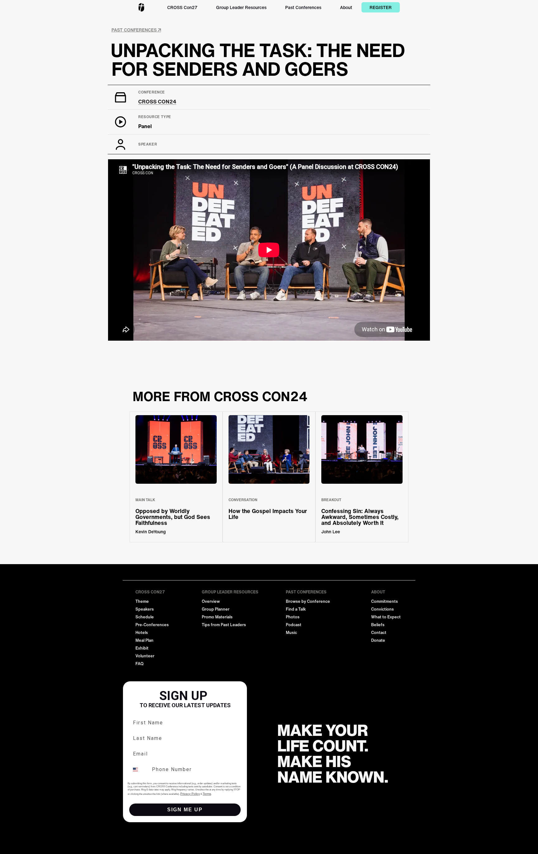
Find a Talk (296, 609)
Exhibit (142, 648)
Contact (378, 633)
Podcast (293, 625)
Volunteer (144, 656)
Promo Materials (217, 617)
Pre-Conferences (152, 625)
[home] (141, 7)
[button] (182, 7)
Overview (211, 601)
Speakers (144, 609)
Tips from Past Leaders (224, 625)
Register (381, 7)
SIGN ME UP (185, 809)
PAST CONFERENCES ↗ (136, 30)
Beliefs (378, 625)
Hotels (141, 633)
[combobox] (139, 769)
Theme (142, 601)
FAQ (139, 664)
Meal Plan (144, 640)
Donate (378, 640)
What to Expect (386, 617)
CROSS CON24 (157, 101)
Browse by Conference (308, 601)
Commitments (384, 601)
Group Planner (215, 609)
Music (291, 633)
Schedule (144, 617)
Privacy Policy (190, 793)
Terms (207, 793)
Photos (293, 617)
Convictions (382, 609)
